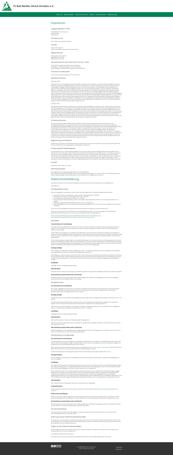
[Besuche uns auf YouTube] (57, 446)
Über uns (59, 14)
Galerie (91, 14)
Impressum (119, 447)
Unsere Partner (100, 14)
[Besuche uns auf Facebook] (52, 446)
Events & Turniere (81, 14)
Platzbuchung (112, 14)
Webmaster (64, 165)
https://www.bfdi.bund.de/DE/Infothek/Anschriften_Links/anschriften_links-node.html (72, 217)
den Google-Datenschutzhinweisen (99, 347)
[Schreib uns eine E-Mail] (60, 446)
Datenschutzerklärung (65, 179)
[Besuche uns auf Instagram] (55, 446)
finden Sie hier (107, 351)
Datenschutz (119, 449)
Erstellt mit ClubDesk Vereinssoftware (86, 448)
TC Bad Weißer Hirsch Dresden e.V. (33, 6)
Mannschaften (69, 14)
